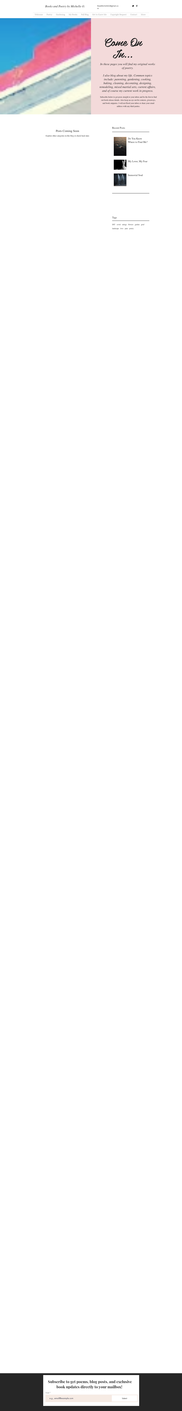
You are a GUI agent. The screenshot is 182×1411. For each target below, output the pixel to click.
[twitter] (133, 6)
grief (142, 224)
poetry (131, 228)
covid (119, 224)
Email (47, 1393)
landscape (115, 228)
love (121, 228)
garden (137, 224)
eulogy (124, 224)
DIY (113, 224)
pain (126, 228)
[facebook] (137, 6)
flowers (130, 224)
